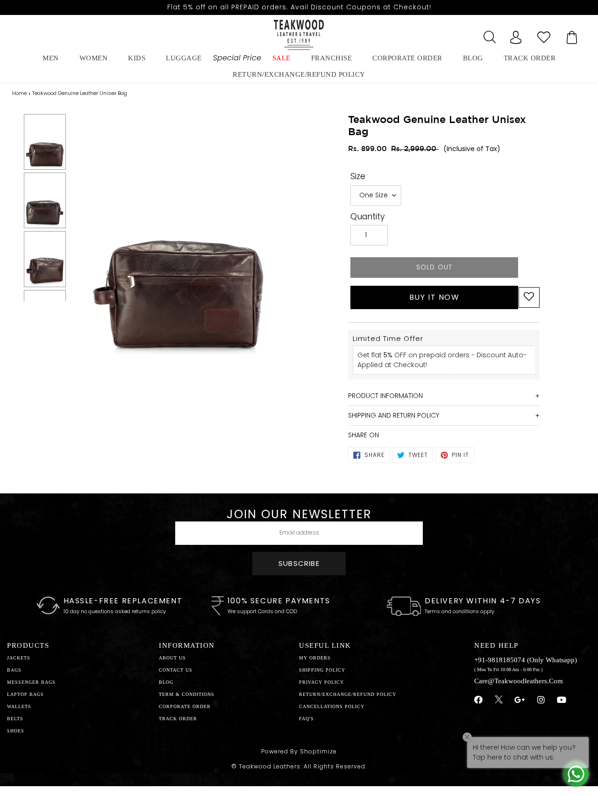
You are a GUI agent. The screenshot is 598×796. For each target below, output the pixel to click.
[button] (529, 297)
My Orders (315, 657)
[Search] (488, 35)
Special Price (237, 57)
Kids (136, 58)
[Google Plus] (520, 700)
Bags (14, 670)
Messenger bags (31, 682)
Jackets (18, 657)
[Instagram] (541, 700)
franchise (331, 58)
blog (473, 58)
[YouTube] (562, 700)
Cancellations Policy (331, 706)
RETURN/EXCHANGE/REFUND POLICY (299, 74)
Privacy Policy (321, 682)
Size (357, 176)
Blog (166, 682)
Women (93, 58)
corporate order (407, 58)
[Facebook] (478, 700)
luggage (184, 58)
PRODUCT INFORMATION (385, 395)
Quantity (367, 216)
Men (51, 58)
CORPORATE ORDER (185, 706)
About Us (172, 657)
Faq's (306, 718)
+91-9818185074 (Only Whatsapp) (525, 660)
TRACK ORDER (178, 718)
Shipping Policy (322, 670)
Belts (15, 718)
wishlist (544, 35)
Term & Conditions (186, 694)
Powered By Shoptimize (299, 751)
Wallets (19, 706)
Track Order (530, 58)
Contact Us (175, 670)
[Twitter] (499, 700)
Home (19, 93)
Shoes (15, 730)
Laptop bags (25, 694)
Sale (281, 58)
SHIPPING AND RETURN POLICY (393, 415)
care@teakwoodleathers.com (518, 681)
